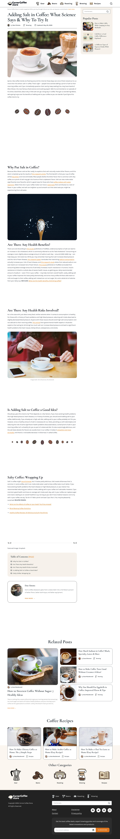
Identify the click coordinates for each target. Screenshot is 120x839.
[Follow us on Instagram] (110, 810)
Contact (55, 813)
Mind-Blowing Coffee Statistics (20, 508)
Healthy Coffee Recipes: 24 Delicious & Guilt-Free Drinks (29, 513)
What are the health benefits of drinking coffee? (45, 281)
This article (36, 322)
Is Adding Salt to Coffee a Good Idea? (25, 570)
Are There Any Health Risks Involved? (25, 567)
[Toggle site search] (111, 3)
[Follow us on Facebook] (93, 810)
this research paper (34, 259)
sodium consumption (66, 259)
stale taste (51, 185)
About (54, 810)
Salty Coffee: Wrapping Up (21, 573)
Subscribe (102, 830)
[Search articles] (107, 11)
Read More (30, 598)
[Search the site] (109, 803)
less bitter (15, 177)
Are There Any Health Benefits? (23, 564)
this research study (47, 262)
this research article (39, 174)
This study (42, 265)
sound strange (26, 481)
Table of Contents (22, 556)
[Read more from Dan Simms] (9, 25)
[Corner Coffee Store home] (17, 797)
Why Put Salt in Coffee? (21, 561)
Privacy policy (76, 813)
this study (30, 249)
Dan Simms (16, 25)
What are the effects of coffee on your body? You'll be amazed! (30, 504)
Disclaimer (75, 810)
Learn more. (71, 9)
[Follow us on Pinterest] (104, 810)
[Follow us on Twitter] (98, 810)
